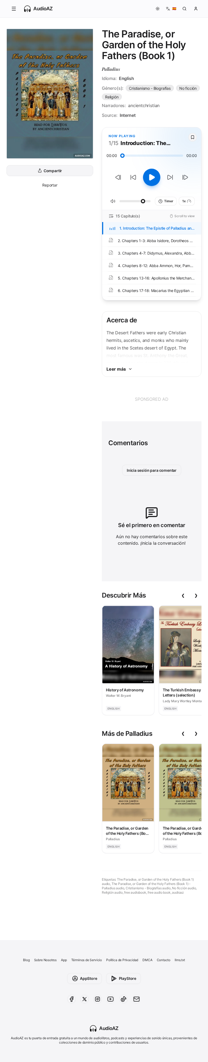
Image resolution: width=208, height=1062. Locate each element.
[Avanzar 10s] (170, 177)
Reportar (49, 185)
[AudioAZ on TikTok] (123, 999)
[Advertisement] (152, 399)
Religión (112, 97)
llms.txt (180, 960)
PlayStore (127, 978)
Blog (26, 960)
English (126, 78)
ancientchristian (144, 105)
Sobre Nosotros (45, 960)
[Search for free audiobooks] (184, 8)
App (64, 960)
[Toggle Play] (151, 177)
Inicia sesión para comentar (152, 470)
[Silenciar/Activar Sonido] (113, 201)
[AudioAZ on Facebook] (71, 999)
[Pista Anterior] (118, 177)
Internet (128, 115)
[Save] (192, 137)
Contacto (164, 960)
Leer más (116, 369)
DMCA (147, 960)
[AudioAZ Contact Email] (136, 999)
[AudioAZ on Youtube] (110, 999)
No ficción (188, 88)
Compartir (53, 170)
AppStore (88, 978)
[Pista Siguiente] (185, 177)
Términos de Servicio (86, 960)
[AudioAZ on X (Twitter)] (84, 999)
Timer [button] (168, 201)
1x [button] (184, 201)
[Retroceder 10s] (133, 177)
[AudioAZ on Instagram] (97, 999)
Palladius (111, 69)
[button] (13, 8)
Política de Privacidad (122, 960)
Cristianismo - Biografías (150, 88)
